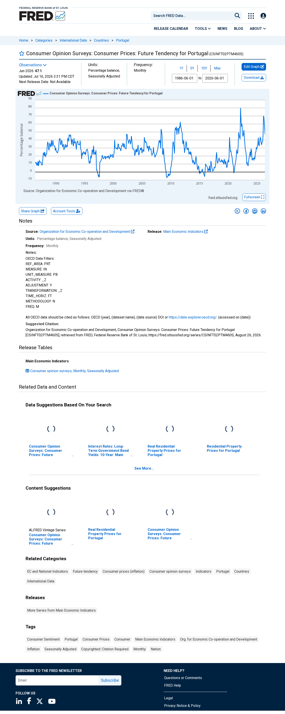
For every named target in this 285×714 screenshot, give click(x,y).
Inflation (33, 649)
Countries (101, 40)
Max (217, 68)
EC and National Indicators (47, 571)
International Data (73, 40)
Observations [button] (31, 65)
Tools (201, 28)
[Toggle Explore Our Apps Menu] (251, 16)
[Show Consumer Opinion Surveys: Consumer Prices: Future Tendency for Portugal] (106, 93)
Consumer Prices (96, 639)
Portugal (122, 40)
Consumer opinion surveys (170, 571)
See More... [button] (144, 468)
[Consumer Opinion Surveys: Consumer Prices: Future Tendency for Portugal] (51, 512)
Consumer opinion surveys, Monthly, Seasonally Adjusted (74, 371)
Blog (238, 28)
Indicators (203, 571)
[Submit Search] (237, 15)
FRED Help (172, 685)
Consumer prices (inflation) (124, 571)
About (256, 28)
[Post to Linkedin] (263, 211)
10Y (204, 68)
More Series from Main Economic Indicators (61, 610)
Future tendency (85, 571)
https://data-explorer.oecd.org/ (193, 317)
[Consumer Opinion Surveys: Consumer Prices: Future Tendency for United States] (51, 429)
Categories (44, 40)
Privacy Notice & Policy (182, 706)
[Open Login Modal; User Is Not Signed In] (263, 16)
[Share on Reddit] (254, 211)
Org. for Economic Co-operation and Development (218, 639)
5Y (192, 68)
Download (252, 77)
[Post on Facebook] (246, 211)
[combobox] (191, 15)
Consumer (122, 639)
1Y (181, 68)
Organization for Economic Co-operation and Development (85, 231)
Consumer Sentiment (43, 639)
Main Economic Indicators (183, 231)
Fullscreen (252, 197)
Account (64, 211)
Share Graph (31, 211)
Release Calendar (171, 28)
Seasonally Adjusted (60, 649)
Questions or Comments (183, 678)
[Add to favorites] (21, 53)
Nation (156, 649)
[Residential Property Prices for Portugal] (229, 429)
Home (23, 40)
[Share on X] (237, 211)
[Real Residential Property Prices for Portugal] (170, 429)
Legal (168, 698)
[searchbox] (192, 15)
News (222, 28)
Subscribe (110, 680)
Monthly (139, 649)
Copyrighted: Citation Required (104, 649)
